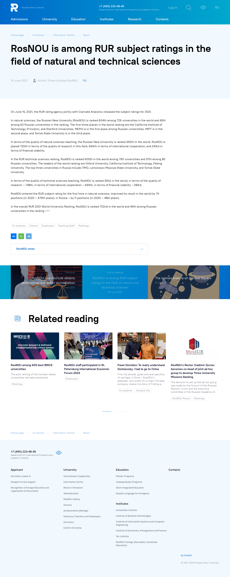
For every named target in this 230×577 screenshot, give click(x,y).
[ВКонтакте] (14, 236)
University (39, 35)
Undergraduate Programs (129, 481)
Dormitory (68, 522)
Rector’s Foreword (72, 487)
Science (67, 504)
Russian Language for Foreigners (132, 493)
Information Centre (64, 35)
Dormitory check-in (21, 476)
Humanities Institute (126, 510)
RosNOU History (71, 499)
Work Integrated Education (130, 487)
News (86, 35)
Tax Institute (122, 536)
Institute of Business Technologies (133, 515)
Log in (172, 7)
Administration (71, 493)
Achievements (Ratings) (75, 510)
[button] (106, 410)
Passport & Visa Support (23, 481)
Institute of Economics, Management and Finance (141, 530)
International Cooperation (76, 476)
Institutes (122, 503)
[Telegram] (29, 236)
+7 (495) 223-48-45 (111, 6)
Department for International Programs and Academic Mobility (129, 9)
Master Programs (125, 476)
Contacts (174, 469)
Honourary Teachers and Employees (81, 516)
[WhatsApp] (21, 236)
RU (217, 7)
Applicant (17, 469)
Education (122, 469)
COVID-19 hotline (72, 527)
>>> (47, 211)
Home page (18, 35)
